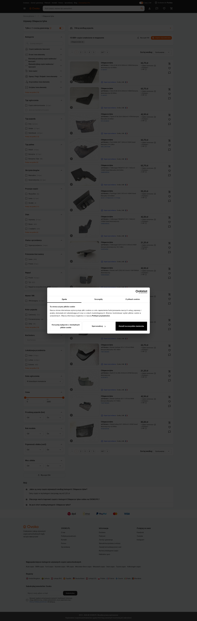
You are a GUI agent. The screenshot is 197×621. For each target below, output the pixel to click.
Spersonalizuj (97, 326)
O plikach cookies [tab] (133, 299)
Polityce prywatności (101, 316)
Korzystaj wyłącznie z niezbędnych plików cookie (66, 326)
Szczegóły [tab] (98, 299)
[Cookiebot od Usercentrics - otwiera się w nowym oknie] (137, 291)
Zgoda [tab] (64, 299)
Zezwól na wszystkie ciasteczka (131, 326)
